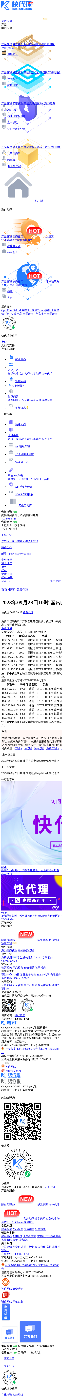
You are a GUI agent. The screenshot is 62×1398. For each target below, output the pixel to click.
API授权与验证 (24, 486)
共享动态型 (14, 153)
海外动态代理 (9, 950)
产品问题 (24, 400)
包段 (10, 291)
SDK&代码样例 (24, 494)
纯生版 (39, 200)
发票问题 (47, 400)
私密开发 (24, 438)
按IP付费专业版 (16, 128)
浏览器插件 (18, 385)
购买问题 (13, 400)
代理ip (18, 748)
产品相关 (18, 967)
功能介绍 (20, 381)
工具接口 (47, 479)
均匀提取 (12, 109)
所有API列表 (15, 475)
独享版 (11, 159)
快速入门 (20, 424)
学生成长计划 (25, 957)
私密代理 (24, 373)
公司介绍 (6, 985)
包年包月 (12, 54)
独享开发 (35, 438)
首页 (4, 589)
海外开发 (47, 438)
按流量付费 (14, 246)
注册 (10, 577)
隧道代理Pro (8, 939)
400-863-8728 (8, 518)
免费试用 (6, 628)
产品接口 (35, 479)
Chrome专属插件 (43, 957)
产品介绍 (13, 370)
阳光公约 (24, 978)
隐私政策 (12, 978)
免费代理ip (52, 748)
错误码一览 (21, 462)
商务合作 (40, 985)
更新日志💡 (22, 407)
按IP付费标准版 (17, 116)
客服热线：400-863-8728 (15, 1253)
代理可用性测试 (24, 454)
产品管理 (6, 44)
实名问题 (35, 400)
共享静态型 (14, 166)
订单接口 (24, 479)
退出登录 (55, 580)
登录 (4, 570)
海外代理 (47, 373)
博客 (12, 589)
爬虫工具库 (25, 505)
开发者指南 (29, 974)
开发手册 (13, 435)
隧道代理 (13, 373)
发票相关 (40, 967)
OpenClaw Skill (9, 960)
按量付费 (12, 85)
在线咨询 (6, 1394)
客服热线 (18, 1394)
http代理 (39, 748)
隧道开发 (13, 438)
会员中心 (6, 580)
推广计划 (29, 985)
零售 (10, 297)
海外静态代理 (26, 950)
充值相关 (29, 967)
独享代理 (35, 373)
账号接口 (13, 479)
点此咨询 (20, 1015)
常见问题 (13, 396)
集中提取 (12, 122)
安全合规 (18, 985)
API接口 (17, 974)
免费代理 (22, 589)
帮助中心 (20, 359)
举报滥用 (51, 985)
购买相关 (6, 967)
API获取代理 (22, 446)
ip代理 (28, 748)
